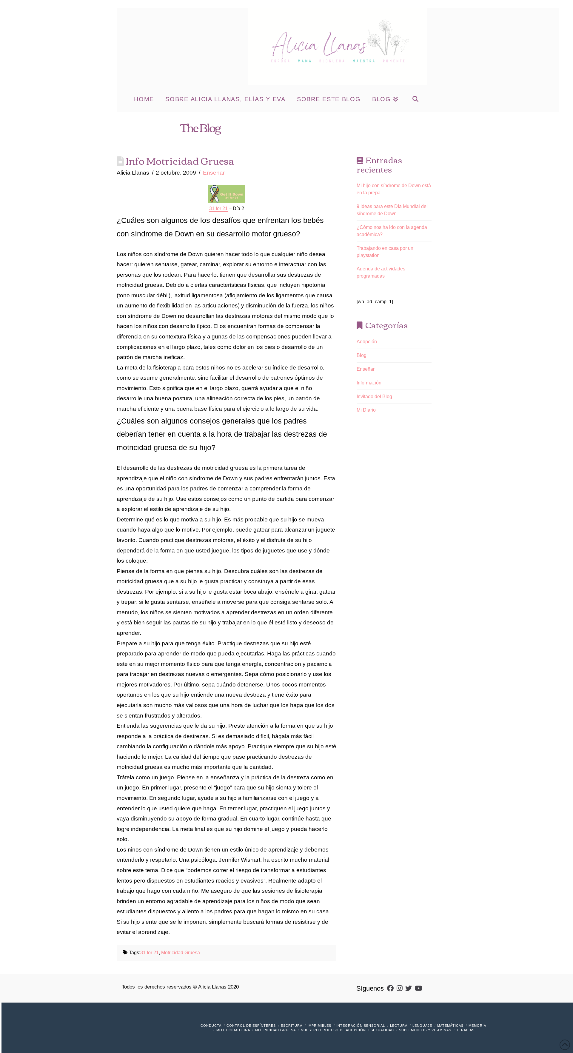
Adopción (367, 341)
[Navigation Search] (415, 98)
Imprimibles (319, 1025)
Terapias (465, 1030)
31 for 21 (149, 952)
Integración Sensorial (360, 1025)
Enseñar (214, 173)
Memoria (477, 1025)
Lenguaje (422, 1025)
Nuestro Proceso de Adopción (333, 1030)
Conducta (211, 1025)
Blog (361, 355)
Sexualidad (382, 1030)
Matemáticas (450, 1025)
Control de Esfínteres (251, 1025)
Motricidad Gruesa (180, 952)
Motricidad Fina (233, 1030)
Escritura (291, 1025)
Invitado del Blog (374, 396)
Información (369, 382)
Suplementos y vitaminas (425, 1030)
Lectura (398, 1025)
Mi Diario (366, 409)
